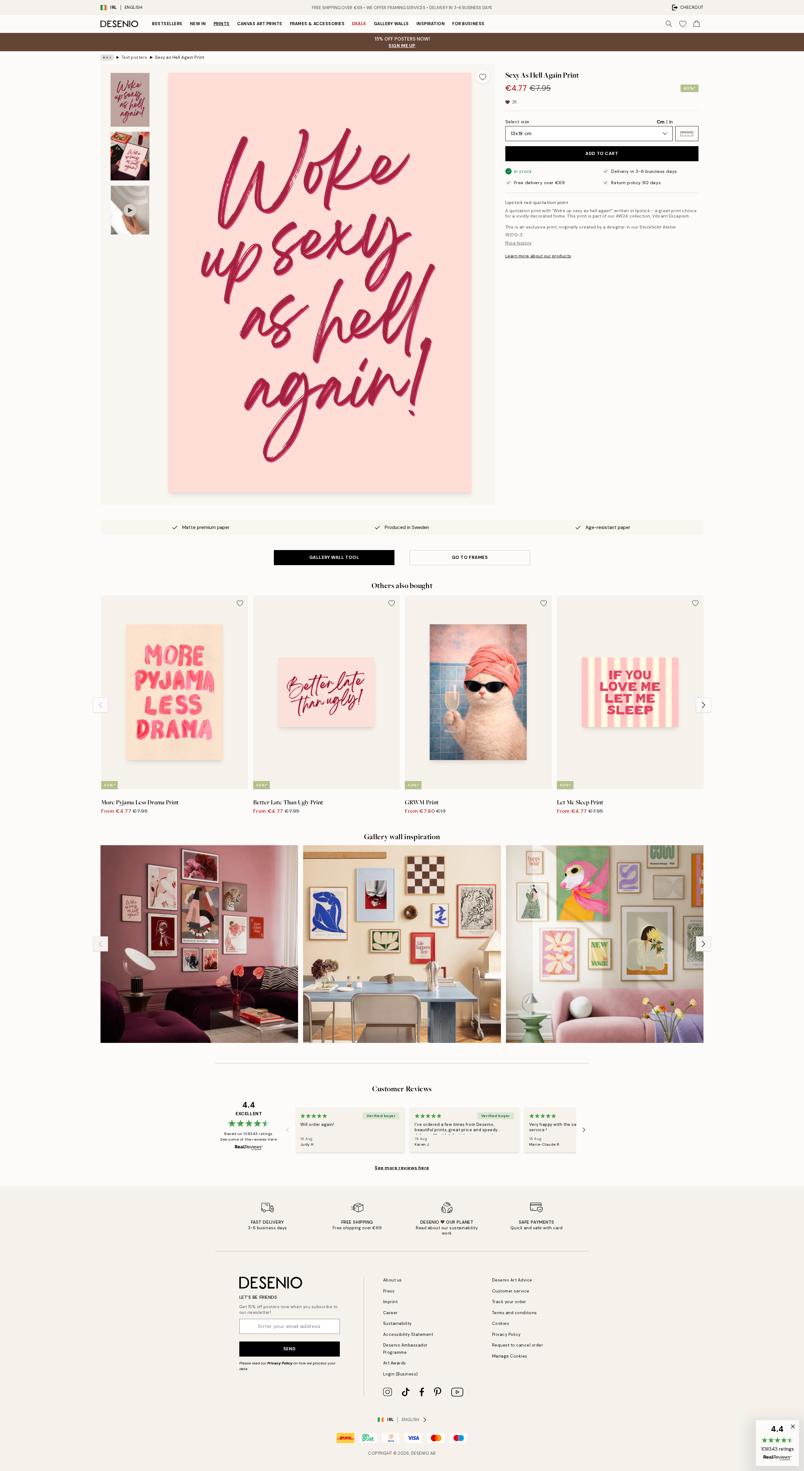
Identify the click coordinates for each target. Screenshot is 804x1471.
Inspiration (430, 23)
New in (198, 23)
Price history (518, 243)
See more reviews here (402, 1168)
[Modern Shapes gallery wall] (402, 944)
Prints (222, 23)
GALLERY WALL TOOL (334, 557)
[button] (686, 133)
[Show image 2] (130, 156)
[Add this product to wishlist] (482, 76)
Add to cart (601, 153)
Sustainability (397, 1323)
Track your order (509, 1301)
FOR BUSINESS (468, 23)
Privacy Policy (279, 1363)
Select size (517, 121)
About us (392, 1280)
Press (389, 1291)
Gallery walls (391, 23)
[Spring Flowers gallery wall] (605, 944)
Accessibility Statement (408, 1334)
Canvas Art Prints (259, 23)
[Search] (669, 24)
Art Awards (394, 1363)
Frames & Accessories (317, 23)
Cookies (500, 1323)
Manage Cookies (509, 1356)
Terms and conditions (514, 1312)
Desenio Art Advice (512, 1280)
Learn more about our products (538, 256)
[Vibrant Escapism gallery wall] (199, 944)
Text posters (134, 57)
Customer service (511, 1291)
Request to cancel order (517, 1345)
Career (390, 1312)
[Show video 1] (130, 210)
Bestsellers (167, 23)
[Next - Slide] (703, 705)
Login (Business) (400, 1374)
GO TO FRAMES (470, 557)
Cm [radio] (661, 122)
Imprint (390, 1301)
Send (289, 1349)
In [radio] (671, 122)
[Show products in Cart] (697, 23)
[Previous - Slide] (100, 705)
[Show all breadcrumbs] (107, 57)
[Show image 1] (130, 100)
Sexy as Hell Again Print (180, 57)
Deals (359, 23)
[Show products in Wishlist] (683, 23)
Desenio (420, 1453)
